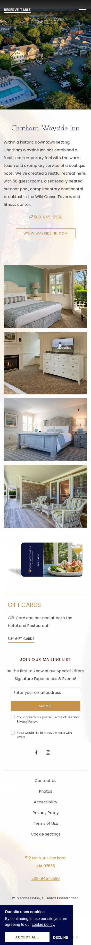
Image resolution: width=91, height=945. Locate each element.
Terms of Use (62, 717)
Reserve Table (17, 9)
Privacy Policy (27, 721)
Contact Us (45, 780)
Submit (45, 705)
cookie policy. (43, 924)
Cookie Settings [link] (45, 834)
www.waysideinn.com (46, 233)
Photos (45, 791)
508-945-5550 (48, 217)
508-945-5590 (45, 878)
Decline (60, 937)
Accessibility (45, 802)
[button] (82, 9)
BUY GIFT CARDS (21, 638)
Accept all (27, 937)
